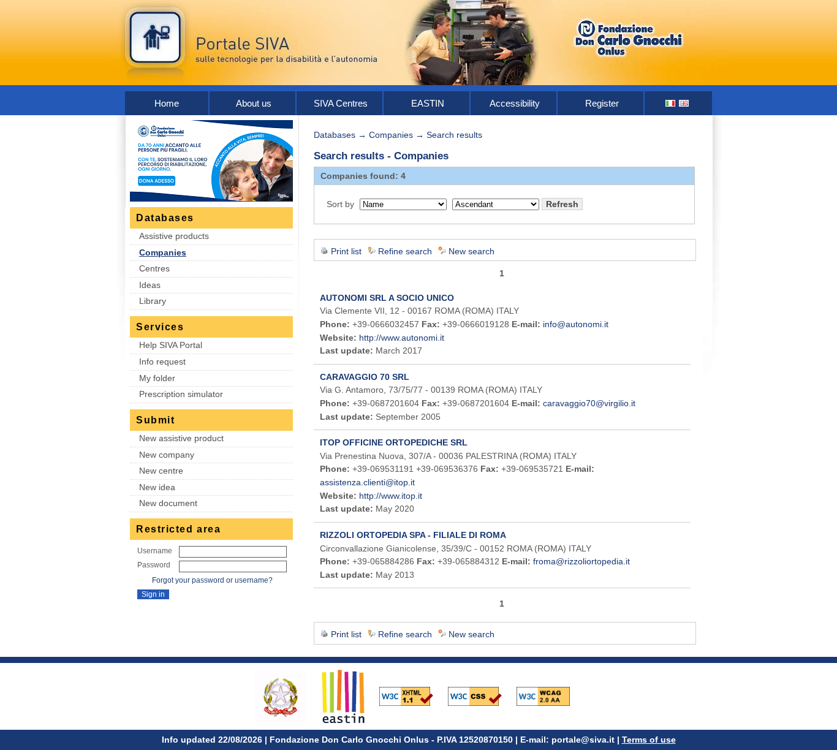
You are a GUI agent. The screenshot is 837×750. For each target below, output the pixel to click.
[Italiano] (670, 103)
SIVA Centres (341, 103)
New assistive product (181, 438)
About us (253, 103)
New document (168, 503)
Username (154, 551)
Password (153, 565)
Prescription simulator (181, 394)
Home (166, 103)
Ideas (150, 285)
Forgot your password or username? (212, 580)
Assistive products (174, 236)
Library (152, 301)
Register (602, 103)
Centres (154, 268)
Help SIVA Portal (170, 345)
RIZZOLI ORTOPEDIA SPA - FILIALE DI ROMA (413, 535)
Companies (162, 252)
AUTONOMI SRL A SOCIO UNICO (387, 298)
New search (471, 251)
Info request (162, 361)
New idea (157, 487)
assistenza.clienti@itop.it (367, 482)
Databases (334, 135)
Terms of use (649, 739)
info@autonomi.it (575, 324)
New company (166, 455)
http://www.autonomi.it (401, 338)
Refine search (405, 251)
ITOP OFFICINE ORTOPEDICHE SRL (394, 442)
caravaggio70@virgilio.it (589, 403)
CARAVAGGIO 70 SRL (364, 377)
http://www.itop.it (390, 496)
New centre (161, 470)
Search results (454, 135)
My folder (157, 378)
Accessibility (515, 103)
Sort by (340, 204)
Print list (346, 251)
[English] (684, 103)
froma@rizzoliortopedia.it (581, 561)
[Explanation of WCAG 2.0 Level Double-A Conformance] (550, 695)
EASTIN (427, 103)
